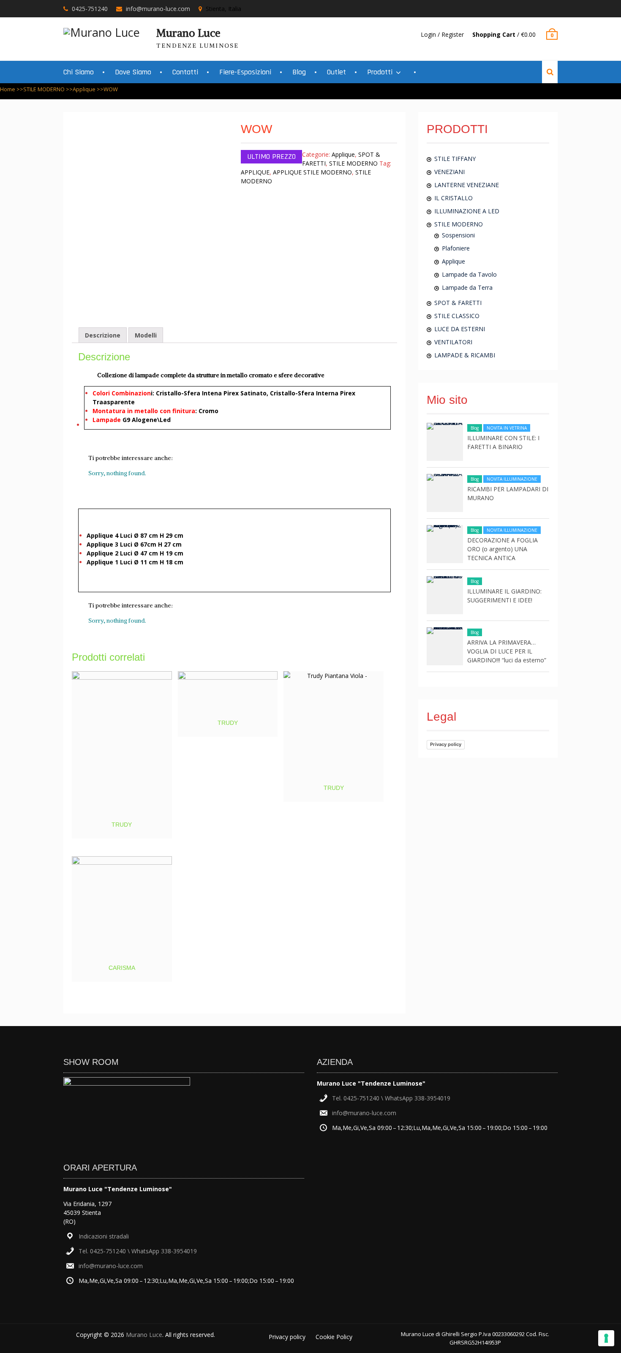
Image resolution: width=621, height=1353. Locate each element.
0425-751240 (90, 9)
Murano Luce (188, 33)
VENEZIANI (449, 172)
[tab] (103, 335)
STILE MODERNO (44, 89)
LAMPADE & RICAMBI (464, 355)
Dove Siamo (133, 72)
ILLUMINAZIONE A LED (466, 211)
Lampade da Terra (467, 287)
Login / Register (442, 34)
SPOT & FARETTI (458, 303)
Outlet (336, 72)
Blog (299, 72)
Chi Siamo (78, 72)
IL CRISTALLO (453, 198)
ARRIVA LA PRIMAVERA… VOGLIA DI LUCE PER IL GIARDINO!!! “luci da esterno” (506, 651)
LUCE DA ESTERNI (459, 329)
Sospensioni (458, 235)
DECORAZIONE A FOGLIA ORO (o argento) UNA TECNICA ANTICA (502, 549)
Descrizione (102, 335)
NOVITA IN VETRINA (507, 428)
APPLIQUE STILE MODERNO (312, 172)
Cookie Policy (334, 1337)
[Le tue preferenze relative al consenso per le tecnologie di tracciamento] (606, 1338)
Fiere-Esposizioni (245, 72)
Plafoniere (456, 248)
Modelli (146, 335)
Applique (84, 89)
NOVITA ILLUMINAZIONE (512, 479)
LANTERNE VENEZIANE (466, 185)
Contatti (185, 72)
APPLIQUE (255, 172)
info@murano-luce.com (158, 9)
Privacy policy (445, 744)
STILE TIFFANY (455, 159)
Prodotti (379, 72)
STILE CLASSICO (456, 316)
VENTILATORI (453, 342)
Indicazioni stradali (104, 1236)
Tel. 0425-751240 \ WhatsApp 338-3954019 (138, 1251)
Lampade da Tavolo (469, 274)
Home (7, 89)
